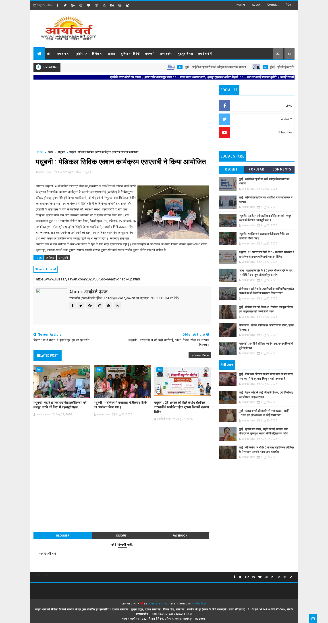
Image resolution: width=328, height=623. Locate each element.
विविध (95, 54)
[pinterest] (80, 5)
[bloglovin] (88, 5)
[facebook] (57, 5)
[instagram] (119, 5)
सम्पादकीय (166, 54)
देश (165, 67)
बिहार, (80, 172)
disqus (121, 535)
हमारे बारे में (205, 54)
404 (288, 4)
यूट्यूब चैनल (185, 54)
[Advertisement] (213, 27)
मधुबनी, (87, 172)
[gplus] (73, 5)
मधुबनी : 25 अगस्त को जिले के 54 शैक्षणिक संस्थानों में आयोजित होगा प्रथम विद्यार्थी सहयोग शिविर (181, 407)
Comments (281, 169)
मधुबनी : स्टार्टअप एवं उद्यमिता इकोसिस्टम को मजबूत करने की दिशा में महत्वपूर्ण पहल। (59, 405)
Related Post (47, 356)
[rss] (104, 5)
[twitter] (65, 5)
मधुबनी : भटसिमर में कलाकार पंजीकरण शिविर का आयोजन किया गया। (120, 405)
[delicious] (127, 5)
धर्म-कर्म (149, 54)
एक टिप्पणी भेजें (47, 553)
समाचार (61, 54)
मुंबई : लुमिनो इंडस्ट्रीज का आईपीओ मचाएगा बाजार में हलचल (287, 67)
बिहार (50, 152)
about (256, 4)
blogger (62, 535)
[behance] (112, 5)
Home (240, 4)
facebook (179, 535)
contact (272, 4)
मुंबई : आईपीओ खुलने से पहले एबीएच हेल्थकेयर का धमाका (200, 67)
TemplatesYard (158, 603)
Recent (231, 169)
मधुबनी (61, 152)
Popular (256, 169)
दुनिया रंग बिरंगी (130, 54)
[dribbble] (96, 5)
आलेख (112, 54)
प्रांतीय (79, 54)
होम (49, 54)
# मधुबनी (63, 258)
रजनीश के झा (199, 603)
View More (202, 355)
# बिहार (50, 258)
